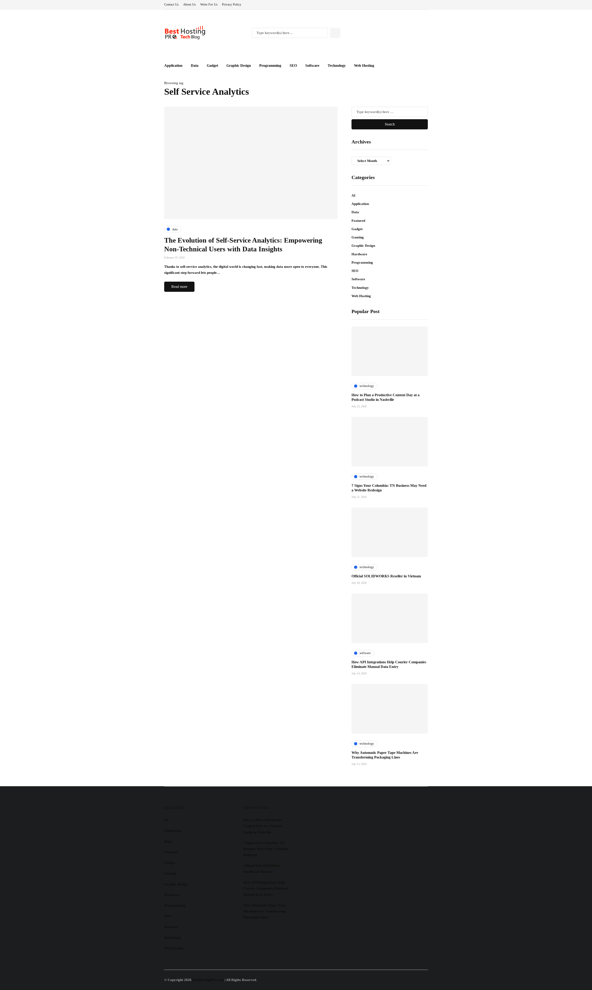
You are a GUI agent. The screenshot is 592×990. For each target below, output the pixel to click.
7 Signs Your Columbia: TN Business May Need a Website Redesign (265, 849)
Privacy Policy (231, 4)
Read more (179, 287)
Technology (337, 65)
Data (194, 65)
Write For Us (208, 4)
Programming (270, 65)
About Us (189, 4)
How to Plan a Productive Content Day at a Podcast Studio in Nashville (262, 826)
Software (312, 65)
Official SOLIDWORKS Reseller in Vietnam (386, 576)
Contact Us (171, 4)
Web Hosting (364, 65)
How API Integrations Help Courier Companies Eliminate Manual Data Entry (266, 888)
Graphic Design (238, 65)
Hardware (359, 254)
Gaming (358, 237)
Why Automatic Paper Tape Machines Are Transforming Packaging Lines (264, 911)
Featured (358, 220)
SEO (293, 65)
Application (173, 65)
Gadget (212, 65)
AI (353, 195)
